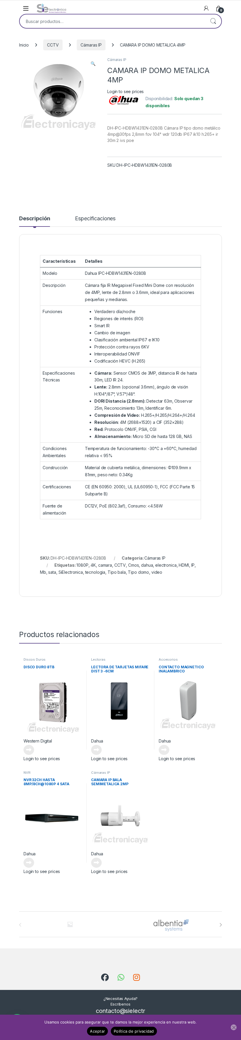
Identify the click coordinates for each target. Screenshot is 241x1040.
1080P (82, 565)
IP (193, 565)
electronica (165, 565)
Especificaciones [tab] (95, 218)
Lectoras (98, 659)
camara (105, 565)
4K (93, 565)
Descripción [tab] (34, 218)
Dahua (97, 740)
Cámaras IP (91, 44)
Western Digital (38, 740)
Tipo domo (138, 572)
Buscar (213, 21)
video (156, 572)
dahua (147, 565)
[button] (93, 63)
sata (52, 572)
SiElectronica (70, 572)
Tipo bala (117, 572)
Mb (43, 572)
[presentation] (220, 925)
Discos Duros (35, 659)
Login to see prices (125, 91)
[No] (234, 1027)
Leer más (29, 750)
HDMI (184, 565)
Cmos (133, 565)
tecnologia (95, 572)
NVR (27, 773)
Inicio (24, 44)
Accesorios (168, 659)
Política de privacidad (134, 1031)
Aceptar (97, 1031)
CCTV (52, 44)
